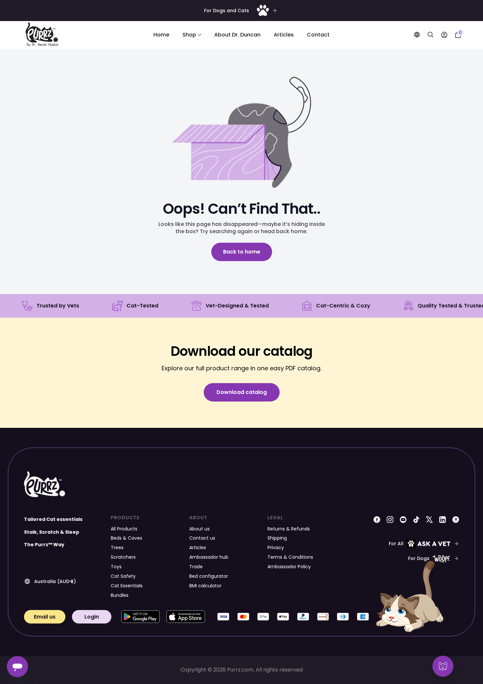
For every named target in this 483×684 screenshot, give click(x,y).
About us (199, 528)
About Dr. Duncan (237, 35)
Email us (45, 617)
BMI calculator (205, 585)
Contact (318, 35)
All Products (124, 528)
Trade (196, 566)
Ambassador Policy (289, 566)
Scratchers (123, 557)
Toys (116, 566)
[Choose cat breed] (442, 666)
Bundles (119, 595)
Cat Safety (123, 576)
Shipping (277, 538)
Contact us (202, 538)
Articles (284, 35)
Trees (117, 547)
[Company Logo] (41, 35)
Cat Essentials (127, 585)
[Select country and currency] (417, 34)
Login (91, 617)
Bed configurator (208, 576)
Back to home (241, 252)
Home (161, 35)
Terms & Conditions (290, 557)
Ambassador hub (208, 557)
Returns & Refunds (288, 528)
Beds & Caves (126, 538)
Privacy (275, 547)
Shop (189, 35)
